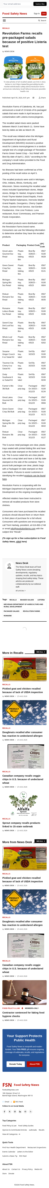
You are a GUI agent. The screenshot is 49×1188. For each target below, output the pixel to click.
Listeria (41, 600)
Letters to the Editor (25, 1152)
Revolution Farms (31, 611)
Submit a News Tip (9, 1156)
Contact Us (16, 1169)
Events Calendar (8, 1152)
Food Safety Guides (26, 1125)
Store (4, 1173)
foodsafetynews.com (10, 1090)
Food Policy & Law (11, 1008)
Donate (11, 1173)
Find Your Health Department (14, 1147)
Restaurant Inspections (37, 1147)
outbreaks (33, 1130)
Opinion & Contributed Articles (14, 1130)
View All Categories (10, 1134)
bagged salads (27, 600)
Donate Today (15, 1064)
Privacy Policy (27, 1169)
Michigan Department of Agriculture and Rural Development (23, 605)
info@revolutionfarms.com (23, 528)
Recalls (6, 28)
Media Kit (38, 1169)
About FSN (35, 1064)
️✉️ (5, 1102)
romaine (8, 615)
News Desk (9, 51)
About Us (6, 1169)
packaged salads (11, 611)
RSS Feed (23, 1156)
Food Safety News (27, 1185)
